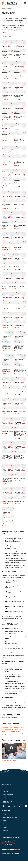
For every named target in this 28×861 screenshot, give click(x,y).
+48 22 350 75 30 (8, 844)
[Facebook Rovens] (3, 805)
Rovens (4, 8)
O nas (3, 788)
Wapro (3, 18)
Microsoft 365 (5, 824)
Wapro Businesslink (6, 729)
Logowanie (5, 830)
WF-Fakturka (5, 727)
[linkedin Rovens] (9, 805)
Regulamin (5, 791)
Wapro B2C (7, 731)
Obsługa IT (5, 814)
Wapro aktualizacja (16, 729)
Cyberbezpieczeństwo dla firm (9, 817)
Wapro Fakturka (5, 733)
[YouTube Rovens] (14, 805)
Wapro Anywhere (12, 727)
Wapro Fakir (13, 733)
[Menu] (25, 2)
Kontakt (4, 798)
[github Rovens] (20, 805)
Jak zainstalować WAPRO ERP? (9, 760)
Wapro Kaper (5, 734)
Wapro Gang (20, 733)
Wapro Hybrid (13, 731)
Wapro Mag (20, 727)
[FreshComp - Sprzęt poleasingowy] (26, 805)
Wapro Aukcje (21, 731)
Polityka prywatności (7, 794)
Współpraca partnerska (8, 834)
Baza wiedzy (5, 827)
